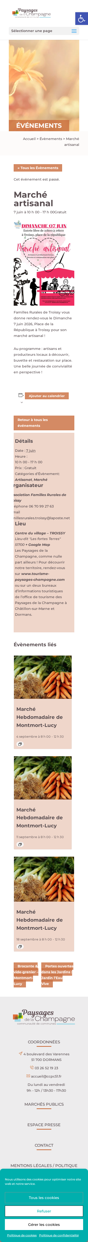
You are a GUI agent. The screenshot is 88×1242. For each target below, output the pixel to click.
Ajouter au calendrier (47, 396)
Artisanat (23, 479)
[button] (81, 18)
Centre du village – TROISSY (40, 533)
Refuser (44, 1211)
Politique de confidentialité (59, 1235)
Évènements (51, 139)
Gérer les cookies (44, 1224)
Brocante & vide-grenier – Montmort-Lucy (26, 975)
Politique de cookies (22, 1235)
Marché (40, 479)
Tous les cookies (44, 1197)
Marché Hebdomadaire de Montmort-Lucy (39, 717)
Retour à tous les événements (33, 423)
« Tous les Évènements (38, 168)
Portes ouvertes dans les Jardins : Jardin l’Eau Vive (57, 975)
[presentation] (43, 677)
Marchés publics (44, 1104)
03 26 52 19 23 (46, 1068)
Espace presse (44, 1125)
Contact (44, 1145)
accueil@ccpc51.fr (46, 1076)
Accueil (29, 139)
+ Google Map (37, 544)
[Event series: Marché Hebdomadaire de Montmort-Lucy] (20, 744)
